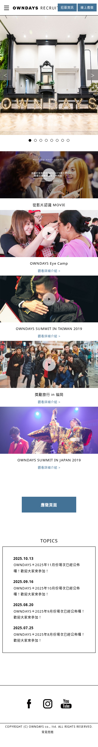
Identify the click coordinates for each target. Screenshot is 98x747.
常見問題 (48, 732)
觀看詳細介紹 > (49, 125)
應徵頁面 (49, 504)
